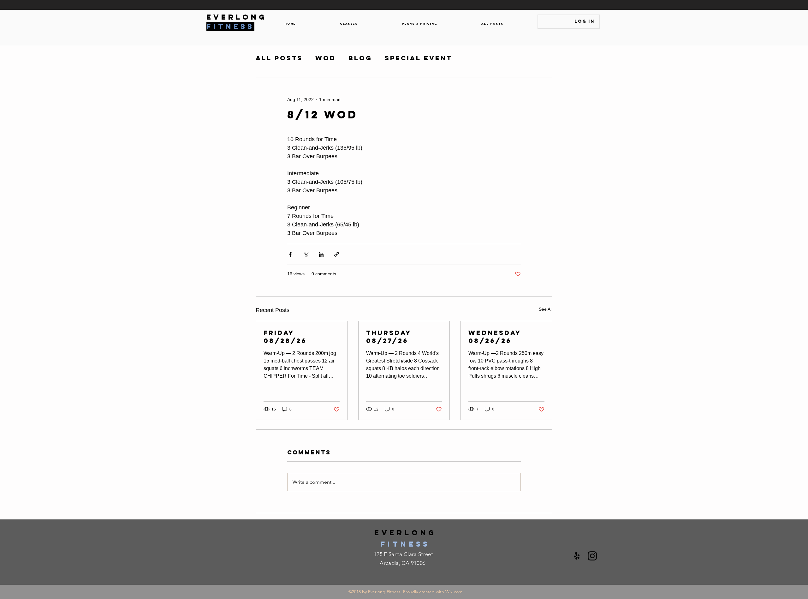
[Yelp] (577, 556)
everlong (405, 532)
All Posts (279, 58)
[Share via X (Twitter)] (306, 254)
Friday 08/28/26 (285, 336)
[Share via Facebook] (290, 254)
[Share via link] (337, 254)
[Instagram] (592, 556)
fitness (405, 544)
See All (545, 309)
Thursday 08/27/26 (388, 336)
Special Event (418, 58)
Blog (360, 58)
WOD (325, 58)
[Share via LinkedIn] (321, 254)
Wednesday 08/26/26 (494, 336)
